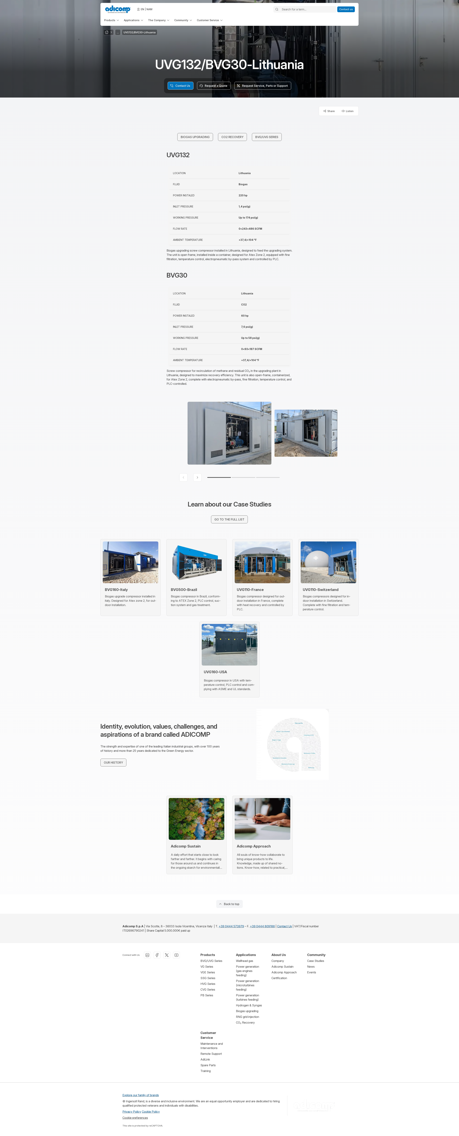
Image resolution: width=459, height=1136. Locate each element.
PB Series (206, 995)
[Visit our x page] (166, 955)
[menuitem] (112, 20)
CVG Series (207, 989)
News (311, 966)
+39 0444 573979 (231, 926)
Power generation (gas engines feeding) (247, 971)
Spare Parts (208, 1065)
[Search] (277, 9)
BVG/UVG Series (211, 961)
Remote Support (211, 1053)
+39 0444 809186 (262, 926)
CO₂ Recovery (245, 1022)
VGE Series (207, 972)
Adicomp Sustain (282, 966)
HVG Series (207, 984)
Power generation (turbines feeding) (247, 997)
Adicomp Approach (284, 972)
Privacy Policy (131, 1111)
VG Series (206, 966)
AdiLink (205, 1059)
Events (311, 972)
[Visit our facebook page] (157, 955)
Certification (279, 978)
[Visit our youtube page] (176, 955)
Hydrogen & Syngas (249, 1005)
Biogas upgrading (247, 1011)
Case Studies (315, 961)
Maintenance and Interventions (211, 1046)
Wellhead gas (244, 961)
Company (277, 961)
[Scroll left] (183, 477)
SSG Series (207, 978)
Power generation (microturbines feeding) (247, 985)
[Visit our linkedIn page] (147, 955)
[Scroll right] (197, 477)
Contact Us (284, 926)
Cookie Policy (151, 1111)
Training (205, 1071)
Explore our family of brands (140, 1095)
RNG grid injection (247, 1017)
